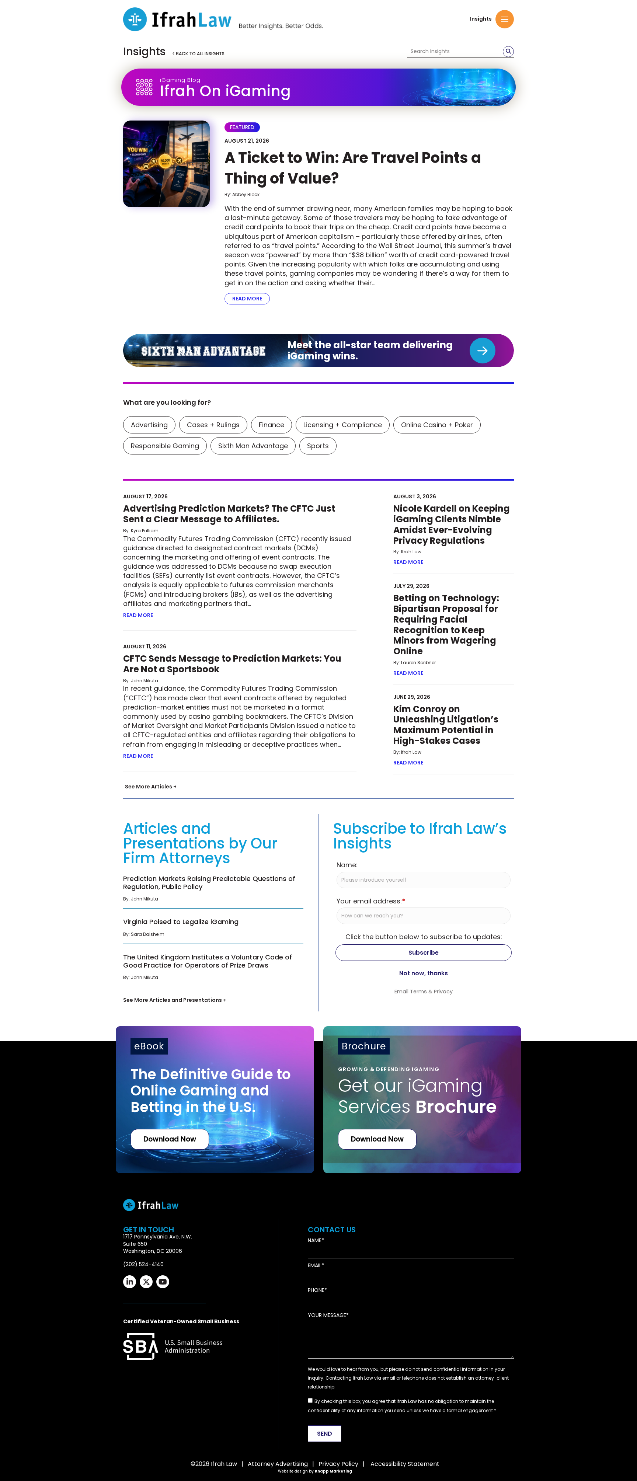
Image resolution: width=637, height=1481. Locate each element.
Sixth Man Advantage (253, 445)
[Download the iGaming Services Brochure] (422, 1099)
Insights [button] (481, 18)
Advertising (149, 424)
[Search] (508, 51)
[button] (504, 19)
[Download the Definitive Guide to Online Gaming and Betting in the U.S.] (215, 1099)
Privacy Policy (338, 1464)
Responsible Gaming (165, 445)
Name (314, 1240)
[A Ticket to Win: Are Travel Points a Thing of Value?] (166, 164)
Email (314, 1265)
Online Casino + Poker (437, 424)
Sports (318, 445)
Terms (418, 991)
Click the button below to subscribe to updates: (423, 936)
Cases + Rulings (213, 424)
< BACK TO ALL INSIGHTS (198, 53)
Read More (251, 298)
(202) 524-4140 (143, 1264)
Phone (316, 1290)
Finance (271, 424)
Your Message (327, 1315)
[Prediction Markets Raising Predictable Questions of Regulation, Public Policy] (213, 890)
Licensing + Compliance (342, 424)
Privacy (443, 991)
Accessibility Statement (404, 1464)
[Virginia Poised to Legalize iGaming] (213, 930)
